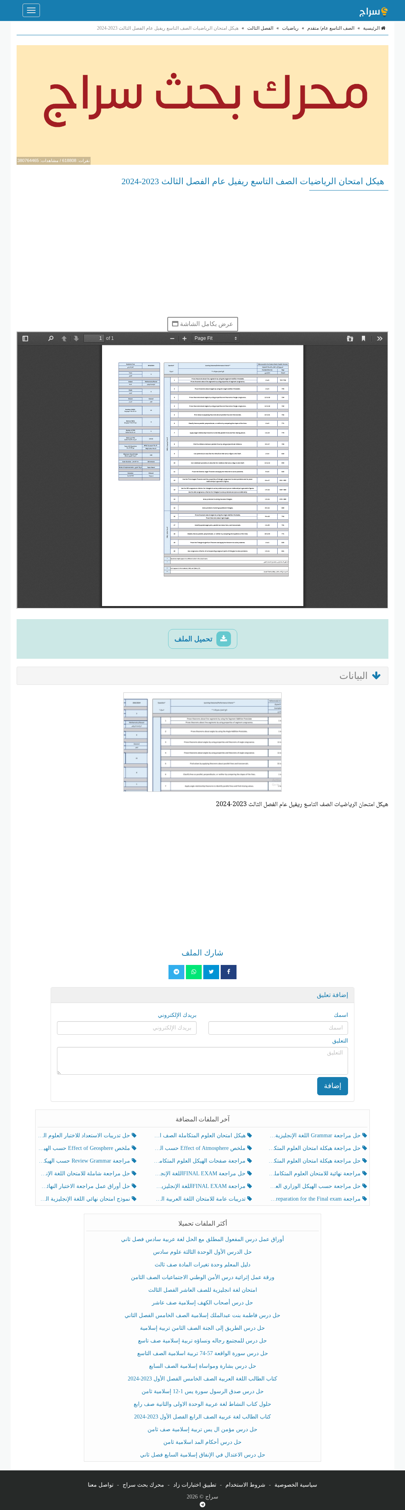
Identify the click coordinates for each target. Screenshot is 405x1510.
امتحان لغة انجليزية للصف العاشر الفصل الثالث (202, 1290)
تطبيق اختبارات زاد (194, 1485)
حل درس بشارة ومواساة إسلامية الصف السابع (202, 1366)
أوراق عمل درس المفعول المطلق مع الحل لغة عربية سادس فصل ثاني (202, 1239)
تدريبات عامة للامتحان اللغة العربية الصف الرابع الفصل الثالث (200, 1199)
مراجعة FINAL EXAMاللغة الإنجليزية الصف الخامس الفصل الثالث (200, 1186)
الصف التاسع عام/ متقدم (330, 28)
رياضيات (290, 28)
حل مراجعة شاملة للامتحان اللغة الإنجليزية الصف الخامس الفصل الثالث (85, 1173)
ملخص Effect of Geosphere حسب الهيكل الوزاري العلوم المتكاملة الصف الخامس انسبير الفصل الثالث (85, 1148)
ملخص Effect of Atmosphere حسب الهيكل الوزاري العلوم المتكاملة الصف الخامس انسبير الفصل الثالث (200, 1148)
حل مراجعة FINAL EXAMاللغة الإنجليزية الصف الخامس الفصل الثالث (200, 1173)
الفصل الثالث (260, 28)
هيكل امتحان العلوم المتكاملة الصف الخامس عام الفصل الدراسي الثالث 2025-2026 (200, 1135)
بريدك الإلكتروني (177, 1015)
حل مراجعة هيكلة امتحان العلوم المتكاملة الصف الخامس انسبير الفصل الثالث (315, 1148)
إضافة (332, 1086)
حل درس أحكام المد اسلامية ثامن (202, 1442)
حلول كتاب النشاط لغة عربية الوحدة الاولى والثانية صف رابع (202, 1404)
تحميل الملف (194, 639)
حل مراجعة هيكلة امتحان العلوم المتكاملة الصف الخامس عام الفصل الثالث (315, 1161)
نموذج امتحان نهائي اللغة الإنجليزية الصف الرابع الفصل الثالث (85, 1199)
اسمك (341, 1015)
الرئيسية (372, 28)
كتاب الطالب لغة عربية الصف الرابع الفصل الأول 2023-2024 (202, 1417)
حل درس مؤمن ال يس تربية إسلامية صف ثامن (202, 1429)
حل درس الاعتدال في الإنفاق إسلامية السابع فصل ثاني (202, 1455)
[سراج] (373, 10)
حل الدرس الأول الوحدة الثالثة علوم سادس (202, 1252)
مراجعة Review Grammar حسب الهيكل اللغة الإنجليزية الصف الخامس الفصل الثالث (85, 1161)
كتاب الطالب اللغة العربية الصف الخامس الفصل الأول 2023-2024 (202, 1379)
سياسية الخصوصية (295, 1485)
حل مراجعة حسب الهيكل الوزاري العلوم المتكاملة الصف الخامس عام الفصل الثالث (315, 1186)
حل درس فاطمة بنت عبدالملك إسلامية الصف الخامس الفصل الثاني (202, 1315)
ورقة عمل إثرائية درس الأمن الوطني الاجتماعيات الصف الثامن (202, 1277)
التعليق (340, 1041)
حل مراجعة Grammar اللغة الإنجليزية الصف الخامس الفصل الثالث (315, 1135)
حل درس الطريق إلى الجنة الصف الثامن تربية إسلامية (202, 1328)
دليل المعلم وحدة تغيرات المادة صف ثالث (202, 1265)
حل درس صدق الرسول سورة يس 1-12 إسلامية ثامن (203, 1391)
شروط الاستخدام (245, 1485)
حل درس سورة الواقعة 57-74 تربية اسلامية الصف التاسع (202, 1353)
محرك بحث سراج (143, 1485)
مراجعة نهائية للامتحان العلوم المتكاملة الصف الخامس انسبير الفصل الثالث (315, 1173)
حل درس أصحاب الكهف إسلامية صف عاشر (202, 1303)
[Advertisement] (202, 253)
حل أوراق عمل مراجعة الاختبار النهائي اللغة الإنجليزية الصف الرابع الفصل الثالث (85, 1186)
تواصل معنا (101, 1485)
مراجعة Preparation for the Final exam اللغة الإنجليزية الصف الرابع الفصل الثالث (315, 1199)
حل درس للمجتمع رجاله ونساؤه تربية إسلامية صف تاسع (202, 1341)
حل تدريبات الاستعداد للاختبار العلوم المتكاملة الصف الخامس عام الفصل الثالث (85, 1135)
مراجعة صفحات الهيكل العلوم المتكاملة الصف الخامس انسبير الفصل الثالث (200, 1161)
